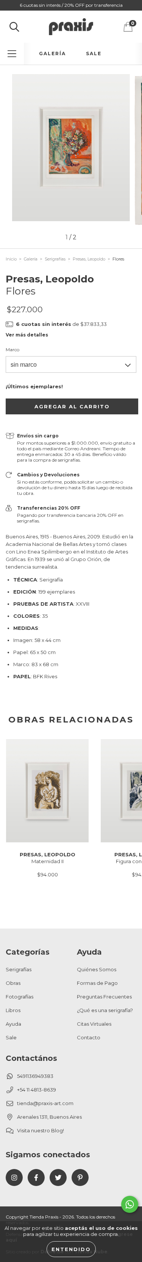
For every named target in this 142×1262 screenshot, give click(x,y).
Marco (12, 349)
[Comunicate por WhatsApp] (129, 1204)
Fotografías (19, 997)
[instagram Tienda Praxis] (14, 1177)
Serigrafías (55, 259)
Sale (93, 53)
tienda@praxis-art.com (45, 1103)
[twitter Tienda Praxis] (58, 1177)
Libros (13, 1010)
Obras (13, 983)
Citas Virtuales (94, 1024)
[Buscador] (14, 26)
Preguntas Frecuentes (104, 997)
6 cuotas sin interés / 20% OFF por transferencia (71, 5)
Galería (52, 53)
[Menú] (12, 53)
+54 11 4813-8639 (36, 1090)
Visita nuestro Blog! (40, 1130)
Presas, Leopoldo (89, 259)
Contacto (88, 1037)
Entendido (71, 1249)
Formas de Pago (97, 983)
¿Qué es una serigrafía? (105, 1010)
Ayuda (13, 1024)
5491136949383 (35, 1076)
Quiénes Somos (96, 969)
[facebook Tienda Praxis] (36, 1177)
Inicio (11, 259)
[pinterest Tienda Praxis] (80, 1177)
